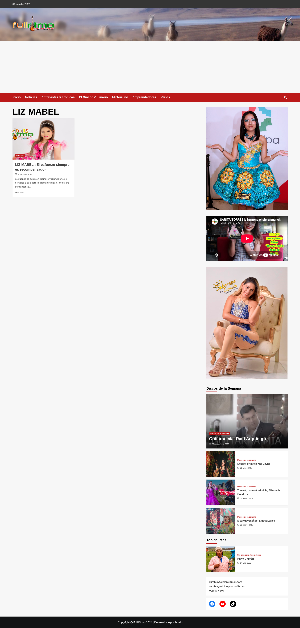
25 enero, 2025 (246, 525)
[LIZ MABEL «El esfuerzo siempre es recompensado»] (43, 139)
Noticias (31, 97)
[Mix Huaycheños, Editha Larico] (220, 521)
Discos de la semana (219, 433)
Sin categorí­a (243, 555)
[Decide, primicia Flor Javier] (220, 464)
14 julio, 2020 (245, 563)
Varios (165, 97)
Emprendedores (144, 97)
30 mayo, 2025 (246, 498)
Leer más (19, 192)
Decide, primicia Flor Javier (253, 463)
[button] (285, 97)
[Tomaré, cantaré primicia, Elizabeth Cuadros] (220, 492)
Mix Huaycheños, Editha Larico (256, 520)
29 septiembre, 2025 (220, 444)
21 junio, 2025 (246, 468)
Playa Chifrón (245, 558)
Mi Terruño (120, 97)
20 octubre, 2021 (25, 174)
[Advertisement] (150, 67)
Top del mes (255, 555)
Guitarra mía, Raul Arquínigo (237, 438)
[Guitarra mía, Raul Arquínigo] (247, 421)
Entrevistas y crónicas (58, 97)
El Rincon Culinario (93, 97)
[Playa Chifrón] (220, 559)
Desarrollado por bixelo (168, 622)
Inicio (16, 97)
